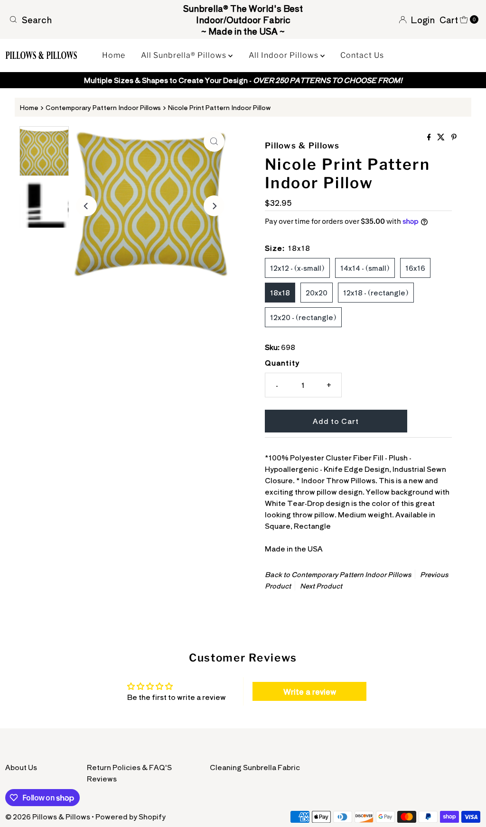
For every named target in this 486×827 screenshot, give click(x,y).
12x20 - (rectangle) (303, 317)
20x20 (316, 292)
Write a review (309, 691)
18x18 (280, 292)
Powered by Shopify (130, 816)
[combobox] (82, 19)
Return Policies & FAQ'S (129, 767)
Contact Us (362, 55)
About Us (21, 767)
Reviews (102, 778)
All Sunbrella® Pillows (184, 55)
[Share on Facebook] (430, 137)
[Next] (214, 205)
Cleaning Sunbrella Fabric (255, 767)
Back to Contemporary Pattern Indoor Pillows (338, 574)
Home (113, 55)
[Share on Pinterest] (454, 137)
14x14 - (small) (365, 268)
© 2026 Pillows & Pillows (47, 816)
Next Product (321, 585)
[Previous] (86, 205)
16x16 (415, 268)
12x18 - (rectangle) (376, 292)
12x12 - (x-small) (297, 268)
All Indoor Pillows (284, 55)
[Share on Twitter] (442, 137)
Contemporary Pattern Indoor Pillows (103, 107)
